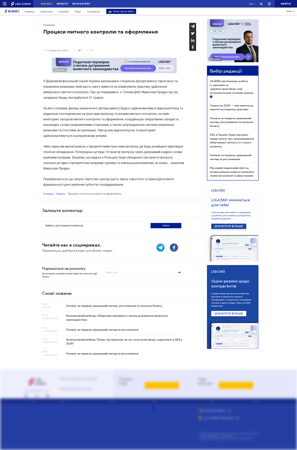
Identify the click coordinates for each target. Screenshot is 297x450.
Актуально (93, 11)
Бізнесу (47, 3)
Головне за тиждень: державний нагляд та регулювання (102, 329)
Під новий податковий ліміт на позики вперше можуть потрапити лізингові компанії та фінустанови (232, 171)
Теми (289, 11)
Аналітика (46, 11)
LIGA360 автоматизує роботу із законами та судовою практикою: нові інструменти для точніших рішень (231, 88)
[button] (5, 4)
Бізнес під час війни (123, 11)
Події (78, 11)
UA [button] (251, 3)
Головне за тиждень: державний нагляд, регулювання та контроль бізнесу (114, 305)
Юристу (62, 3)
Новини (29, 11)
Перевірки (49, 25)
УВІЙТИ (166, 225)
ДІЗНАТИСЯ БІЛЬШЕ (229, 226)
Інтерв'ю (64, 11)
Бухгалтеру (81, 3)
